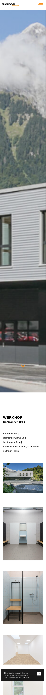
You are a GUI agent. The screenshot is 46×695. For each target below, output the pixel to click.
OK (39, 674)
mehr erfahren (24, 677)
